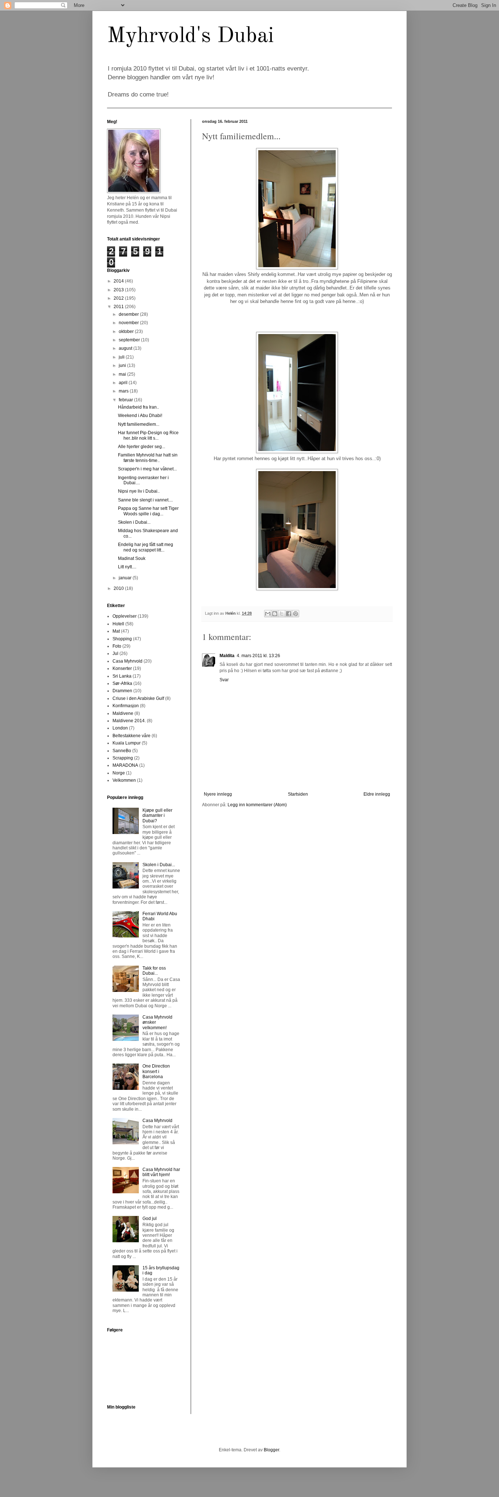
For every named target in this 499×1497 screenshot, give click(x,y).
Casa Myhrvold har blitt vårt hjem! (161, 1172)
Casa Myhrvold (127, 661)
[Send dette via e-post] (267, 613)
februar (126, 399)
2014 (119, 281)
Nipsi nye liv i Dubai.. (139, 491)
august (126, 348)
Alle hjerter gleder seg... (141, 446)
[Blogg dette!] (274, 613)
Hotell (118, 623)
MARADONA (125, 765)
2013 (119, 289)
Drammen (122, 690)
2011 (119, 306)
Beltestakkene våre (132, 735)
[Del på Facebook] (288, 613)
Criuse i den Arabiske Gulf (138, 698)
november (129, 322)
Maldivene (123, 713)
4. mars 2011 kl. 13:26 (258, 655)
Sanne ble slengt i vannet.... (145, 500)
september (130, 339)
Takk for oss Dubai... (154, 971)
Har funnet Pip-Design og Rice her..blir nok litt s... (148, 435)
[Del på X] (281, 613)
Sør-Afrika (122, 683)
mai (123, 374)
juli (122, 357)
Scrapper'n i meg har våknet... (147, 468)
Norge (119, 773)
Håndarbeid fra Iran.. (138, 407)
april (124, 382)
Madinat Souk (131, 558)
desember (129, 314)
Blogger (271, 1449)
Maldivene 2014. (129, 720)
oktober (127, 331)
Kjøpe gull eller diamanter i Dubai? (157, 815)
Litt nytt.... (127, 566)
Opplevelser (125, 616)
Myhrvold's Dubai (190, 36)
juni (123, 365)
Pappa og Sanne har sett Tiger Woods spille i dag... (148, 511)
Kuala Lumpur (127, 743)
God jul (149, 1218)
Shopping (122, 638)
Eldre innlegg (376, 794)
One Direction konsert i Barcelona (156, 1071)
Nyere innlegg (218, 794)
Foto (117, 646)
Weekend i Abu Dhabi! (140, 415)
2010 (119, 588)
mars (124, 391)
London (120, 728)
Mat (116, 631)
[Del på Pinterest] (295, 613)
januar (126, 577)
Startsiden (298, 794)
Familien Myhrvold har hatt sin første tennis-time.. (148, 457)
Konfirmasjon (126, 705)
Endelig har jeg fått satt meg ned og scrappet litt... (145, 547)
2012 (119, 298)
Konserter (122, 668)
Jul (115, 653)
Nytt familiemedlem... (138, 424)
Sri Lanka (122, 676)
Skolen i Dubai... (134, 522)
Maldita (227, 655)
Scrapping (123, 758)
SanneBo (122, 750)
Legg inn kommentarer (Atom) (257, 804)
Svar (224, 679)
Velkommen (124, 780)
